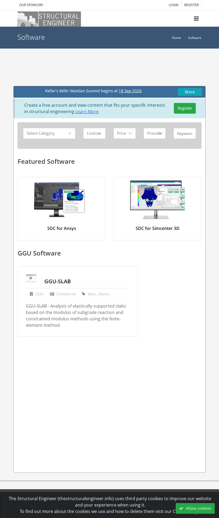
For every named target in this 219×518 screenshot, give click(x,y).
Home (176, 37)
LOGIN (173, 5)
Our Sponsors (31, 5)
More (190, 91)
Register (185, 108)
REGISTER (191, 5)
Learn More (87, 111)
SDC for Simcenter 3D (157, 228)
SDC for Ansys (61, 228)
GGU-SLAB (57, 281)
